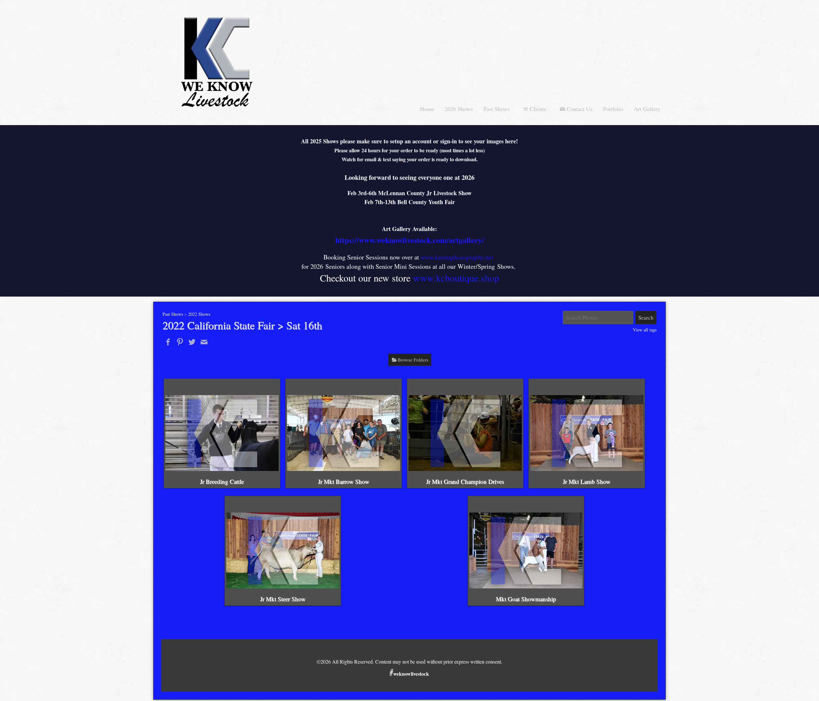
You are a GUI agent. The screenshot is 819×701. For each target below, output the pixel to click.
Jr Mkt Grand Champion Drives (465, 481)
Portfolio (613, 109)
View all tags (644, 330)
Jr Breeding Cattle (222, 481)
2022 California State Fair (218, 325)
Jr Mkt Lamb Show (586, 481)
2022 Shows (199, 314)
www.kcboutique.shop (456, 277)
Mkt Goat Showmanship (526, 599)
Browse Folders (413, 359)
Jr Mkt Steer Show (283, 599)
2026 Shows (459, 109)
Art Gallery (647, 109)
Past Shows (496, 109)
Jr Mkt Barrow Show (343, 481)
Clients (538, 109)
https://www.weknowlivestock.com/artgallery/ (409, 239)
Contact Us (579, 109)
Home (427, 109)
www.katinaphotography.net (457, 257)
